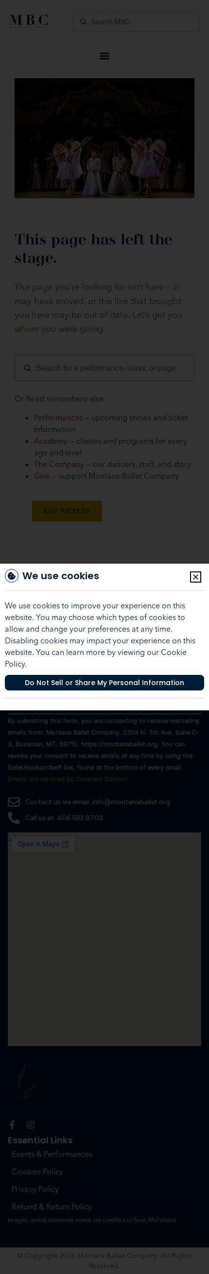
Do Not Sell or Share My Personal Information (104, 683)
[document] (104, 637)
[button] (195, 577)
